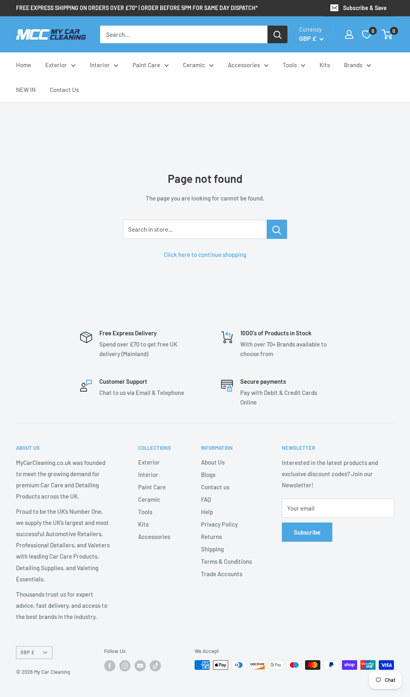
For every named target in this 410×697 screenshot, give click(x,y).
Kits (325, 64)
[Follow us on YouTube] (140, 665)
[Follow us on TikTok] (155, 665)
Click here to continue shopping (205, 254)
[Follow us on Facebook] (109, 665)
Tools (290, 64)
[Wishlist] (366, 34)
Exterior (56, 64)
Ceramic (194, 64)
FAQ (206, 499)
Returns (211, 536)
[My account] (349, 34)
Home (23, 64)
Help (207, 511)
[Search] (277, 34)
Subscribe (307, 532)
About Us (213, 462)
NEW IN (26, 89)
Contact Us (64, 89)
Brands (353, 64)
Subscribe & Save (365, 7)
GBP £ (27, 652)
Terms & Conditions (226, 561)
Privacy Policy (219, 524)
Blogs (208, 474)
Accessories (244, 64)
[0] (387, 34)
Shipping (212, 549)
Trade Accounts (221, 573)
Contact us (215, 487)
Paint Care (146, 64)
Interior (100, 64)
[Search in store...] (277, 229)
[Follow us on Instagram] (125, 665)
